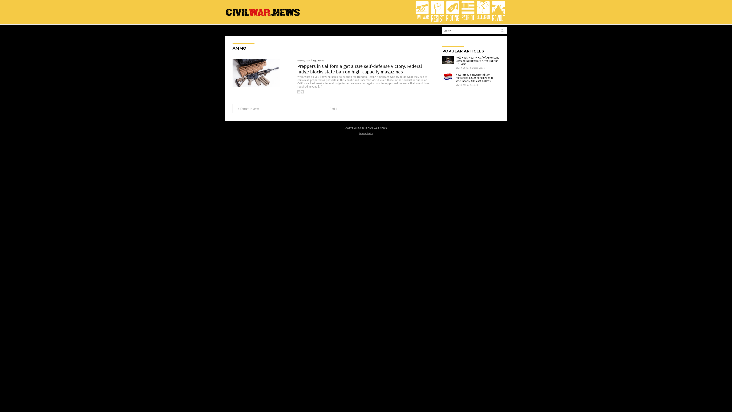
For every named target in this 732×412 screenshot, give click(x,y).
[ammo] (263, 16)
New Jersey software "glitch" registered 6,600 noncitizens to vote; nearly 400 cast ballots (475, 78)
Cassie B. (474, 85)
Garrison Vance (477, 68)
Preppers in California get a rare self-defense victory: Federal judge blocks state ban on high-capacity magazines (359, 69)
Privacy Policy (366, 133)
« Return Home (248, 108)
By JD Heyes (318, 61)
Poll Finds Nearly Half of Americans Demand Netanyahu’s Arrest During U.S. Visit (477, 61)
